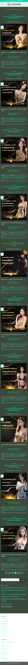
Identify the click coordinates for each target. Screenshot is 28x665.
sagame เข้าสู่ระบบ (5, 653)
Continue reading (14, 57)
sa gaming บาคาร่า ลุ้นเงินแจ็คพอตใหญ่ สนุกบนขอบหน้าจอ (14, 187)
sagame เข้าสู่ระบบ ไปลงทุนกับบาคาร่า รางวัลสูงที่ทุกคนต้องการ (14, 356)
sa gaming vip (24, 61)
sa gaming (19, 61)
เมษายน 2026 (4, 623)
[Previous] (6, 573)
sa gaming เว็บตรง (11, 64)
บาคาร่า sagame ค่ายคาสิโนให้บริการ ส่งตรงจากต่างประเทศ (14, 299)
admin (20, 21)
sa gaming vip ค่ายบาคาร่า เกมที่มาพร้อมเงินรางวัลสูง (14, 466)
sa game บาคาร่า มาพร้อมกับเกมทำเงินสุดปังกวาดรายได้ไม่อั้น (14, 519)
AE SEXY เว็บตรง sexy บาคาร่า (8, 641)
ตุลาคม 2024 (4, 633)
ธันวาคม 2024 (4, 628)
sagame (16, 64)
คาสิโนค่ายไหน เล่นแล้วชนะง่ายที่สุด (9, 596)
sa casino (15, 61)
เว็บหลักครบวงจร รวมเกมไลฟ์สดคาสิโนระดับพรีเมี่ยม (13, 594)
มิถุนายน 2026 (4, 618)
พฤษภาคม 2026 (5, 621)
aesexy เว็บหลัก (4, 649)
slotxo (2, 656)
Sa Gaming (14, 14)
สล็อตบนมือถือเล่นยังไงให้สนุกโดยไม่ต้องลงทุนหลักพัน (14, 587)
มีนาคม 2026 (4, 625)
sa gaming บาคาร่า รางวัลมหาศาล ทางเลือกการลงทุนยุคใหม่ (14, 130)
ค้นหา (2, 577)
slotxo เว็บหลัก (4, 658)
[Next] (21, 573)
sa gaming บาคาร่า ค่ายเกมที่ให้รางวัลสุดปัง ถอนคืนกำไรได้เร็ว (14, 74)
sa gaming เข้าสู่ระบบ (21, 63)
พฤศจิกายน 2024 (5, 630)
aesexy (2, 644)
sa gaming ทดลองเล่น (5, 63)
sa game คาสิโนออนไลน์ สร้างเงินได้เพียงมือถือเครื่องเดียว (14, 409)
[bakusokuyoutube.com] (14, 4)
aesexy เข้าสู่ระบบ (5, 646)
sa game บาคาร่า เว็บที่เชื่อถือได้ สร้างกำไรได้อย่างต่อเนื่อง (14, 17)
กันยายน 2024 (4, 635)
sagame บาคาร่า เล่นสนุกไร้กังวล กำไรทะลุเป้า (14, 244)
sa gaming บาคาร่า (13, 63)
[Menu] (2, 4)
